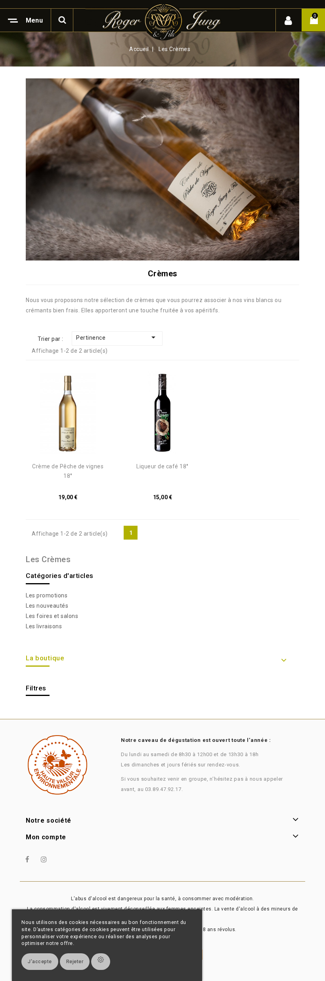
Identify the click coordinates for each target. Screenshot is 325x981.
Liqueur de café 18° (162, 466)
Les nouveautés (47, 606)
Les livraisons (44, 626)
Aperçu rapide (78, 415)
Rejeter (75, 961)
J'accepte (40, 961)
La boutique (45, 658)
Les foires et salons (52, 616)
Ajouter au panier (60, 415)
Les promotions (46, 595)
